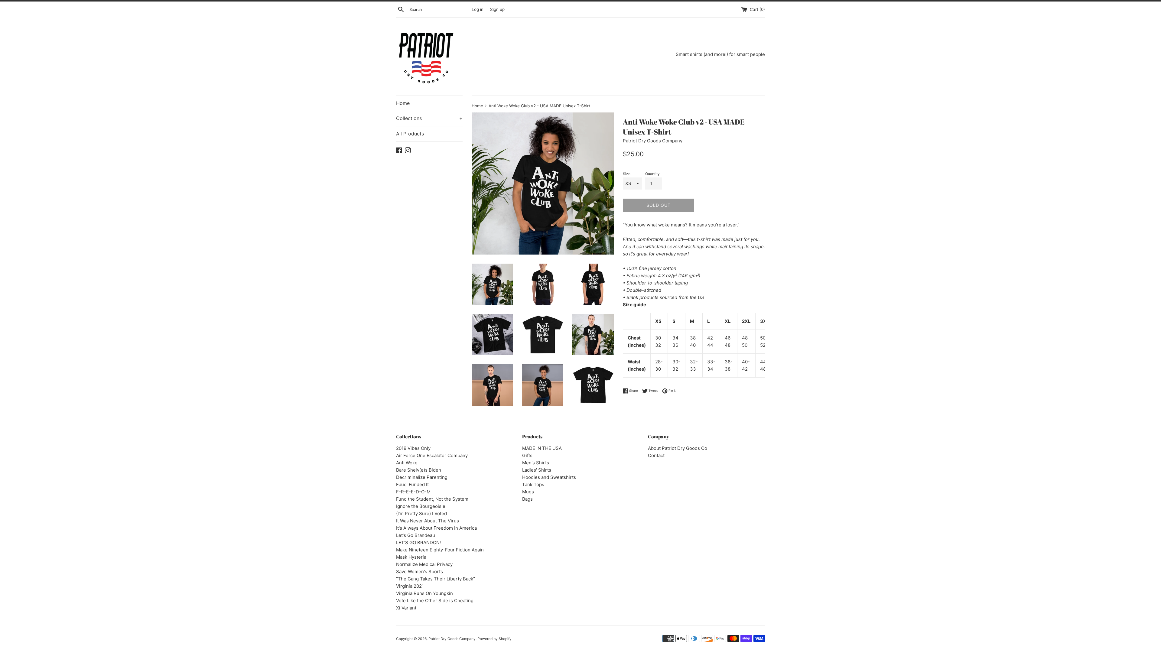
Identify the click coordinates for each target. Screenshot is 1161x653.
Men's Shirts (535, 463)
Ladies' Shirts (536, 470)
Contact (656, 455)
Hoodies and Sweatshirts (549, 477)
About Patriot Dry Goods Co (677, 448)
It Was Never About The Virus (427, 521)
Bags (527, 499)
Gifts (527, 455)
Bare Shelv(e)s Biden (418, 470)
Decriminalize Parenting (421, 477)
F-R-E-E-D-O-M (413, 492)
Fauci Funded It (412, 484)
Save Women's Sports (419, 571)
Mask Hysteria (411, 557)
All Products (410, 134)
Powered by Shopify (494, 638)
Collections (429, 118)
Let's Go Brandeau (415, 535)
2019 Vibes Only (413, 448)
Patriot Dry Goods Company (452, 638)
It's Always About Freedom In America (436, 528)
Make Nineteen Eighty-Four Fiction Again (440, 550)
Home (403, 103)
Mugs (528, 492)
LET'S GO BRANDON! (418, 542)
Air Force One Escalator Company (432, 455)
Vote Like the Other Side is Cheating (434, 600)
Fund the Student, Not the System (432, 499)
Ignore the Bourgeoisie (420, 506)
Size (626, 173)
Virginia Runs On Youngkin (424, 593)
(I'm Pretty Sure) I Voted (421, 513)
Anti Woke (407, 463)
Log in (477, 9)
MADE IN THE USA (542, 448)
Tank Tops (533, 484)
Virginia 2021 (410, 586)
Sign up (497, 9)
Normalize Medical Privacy (424, 564)
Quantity (652, 173)
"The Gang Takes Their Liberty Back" (435, 579)
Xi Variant (406, 608)
